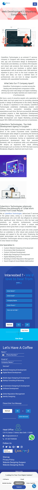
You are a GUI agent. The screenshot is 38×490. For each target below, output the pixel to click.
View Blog (19, 333)
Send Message (23, 416)
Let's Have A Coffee (18, 348)
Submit (19, 487)
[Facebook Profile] (3, 447)
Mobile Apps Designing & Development (16, 378)
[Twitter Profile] (6, 447)
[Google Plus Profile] (13, 447)
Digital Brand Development (12, 372)
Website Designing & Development (14, 370)
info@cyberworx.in (11, 436)
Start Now (25, 330)
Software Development (11, 388)
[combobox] (3, 355)
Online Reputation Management (14, 394)
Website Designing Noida (13, 465)
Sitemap (6, 457)
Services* (6, 366)
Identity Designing (9, 396)
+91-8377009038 (11, 439)
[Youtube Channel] (18, 447)
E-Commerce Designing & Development (16, 386)
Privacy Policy (8, 460)
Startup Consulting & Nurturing (13, 380)
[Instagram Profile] (22, 447)
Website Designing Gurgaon (14, 462)
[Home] (6, 2)
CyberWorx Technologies (13, 213)
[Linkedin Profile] (10, 447)
